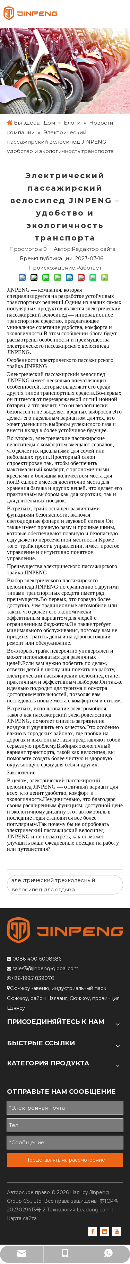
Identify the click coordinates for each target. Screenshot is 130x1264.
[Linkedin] (104, 1231)
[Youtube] (116, 1231)
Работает (89, 267)
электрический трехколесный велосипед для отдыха (53, 885)
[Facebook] (92, 1231)
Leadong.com (94, 1210)
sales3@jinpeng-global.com (45, 968)
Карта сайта (22, 1218)
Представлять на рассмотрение (65, 1160)
